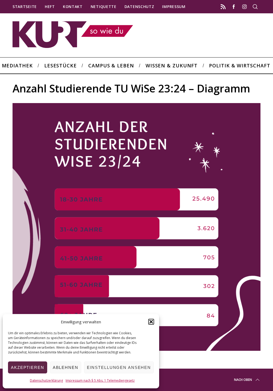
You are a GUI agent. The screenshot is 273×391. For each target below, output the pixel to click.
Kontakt (73, 6)
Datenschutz (139, 6)
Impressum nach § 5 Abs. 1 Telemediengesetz (100, 380)
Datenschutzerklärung (46, 380)
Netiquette (104, 6)
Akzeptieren (27, 367)
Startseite (25, 6)
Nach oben (243, 379)
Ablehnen (65, 367)
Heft (50, 6)
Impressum (173, 6)
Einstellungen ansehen (119, 367)
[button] (151, 321)
